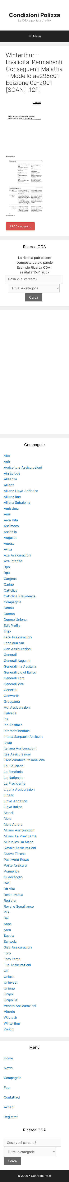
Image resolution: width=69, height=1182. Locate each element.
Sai (6, 918)
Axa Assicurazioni (17, 555)
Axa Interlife (13, 561)
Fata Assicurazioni (18, 637)
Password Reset (16, 860)
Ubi (6, 971)
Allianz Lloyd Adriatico (21, 491)
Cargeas (10, 579)
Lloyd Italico (13, 807)
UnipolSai (11, 1000)
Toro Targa (12, 959)
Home (8, 1058)
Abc (7, 456)
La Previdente (14, 783)
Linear (8, 795)
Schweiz (10, 941)
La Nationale (13, 778)
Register (10, 900)
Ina (6, 719)
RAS (7, 883)
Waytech (10, 1017)
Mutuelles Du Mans (18, 842)
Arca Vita (11, 520)
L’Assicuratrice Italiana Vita (24, 760)
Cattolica (10, 590)
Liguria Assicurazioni (19, 789)
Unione (9, 988)
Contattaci (12, 1097)
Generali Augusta (17, 661)
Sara (7, 930)
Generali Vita (14, 684)
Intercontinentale (17, 731)
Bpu (7, 573)
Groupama (12, 701)
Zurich (8, 1029)
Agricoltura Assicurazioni (23, 467)
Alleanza (10, 479)
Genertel (10, 690)
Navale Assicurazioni (20, 848)
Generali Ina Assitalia (20, 666)
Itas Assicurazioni (17, 754)
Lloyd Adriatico (15, 801)
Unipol (9, 994)
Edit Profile (12, 625)
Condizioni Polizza (34, 15)
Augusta (10, 538)
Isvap (8, 743)
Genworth (11, 696)
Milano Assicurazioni (19, 830)
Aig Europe (12, 473)
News (8, 1068)
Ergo (7, 631)
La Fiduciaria (14, 766)
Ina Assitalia (13, 725)
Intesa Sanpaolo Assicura (23, 737)
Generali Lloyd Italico (20, 672)
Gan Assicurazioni (17, 649)
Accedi (9, 1107)
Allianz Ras (12, 497)
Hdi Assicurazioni (17, 707)
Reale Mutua (13, 895)
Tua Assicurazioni (17, 965)
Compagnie (12, 602)
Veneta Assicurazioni (20, 1006)
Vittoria (9, 1012)
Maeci (8, 813)
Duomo (9, 614)
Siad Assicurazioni (18, 947)
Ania (7, 514)
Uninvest (10, 982)
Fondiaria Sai (14, 643)
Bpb (7, 567)
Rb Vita (9, 889)
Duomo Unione (15, 620)
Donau (9, 608)
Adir (7, 462)
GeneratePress (41, 1176)
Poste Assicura (15, 865)
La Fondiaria (13, 772)
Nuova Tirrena (15, 854)
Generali (10, 655)
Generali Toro (14, 678)
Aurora (9, 544)
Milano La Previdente (20, 836)
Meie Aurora (13, 824)
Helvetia (10, 713)
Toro (7, 953)
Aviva (8, 549)
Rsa (7, 912)
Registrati (11, 1117)
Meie (7, 818)
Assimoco (11, 526)
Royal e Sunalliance (19, 906)
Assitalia (10, 532)
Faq (7, 1088)
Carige (9, 584)
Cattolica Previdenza (20, 596)
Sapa (8, 924)
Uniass (9, 977)
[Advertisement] (34, 371)
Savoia (9, 936)
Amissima (11, 508)
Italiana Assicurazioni (20, 748)
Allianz (9, 485)
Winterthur (12, 1023)
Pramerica (11, 871)
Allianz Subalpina (17, 502)
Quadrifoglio (13, 877)
